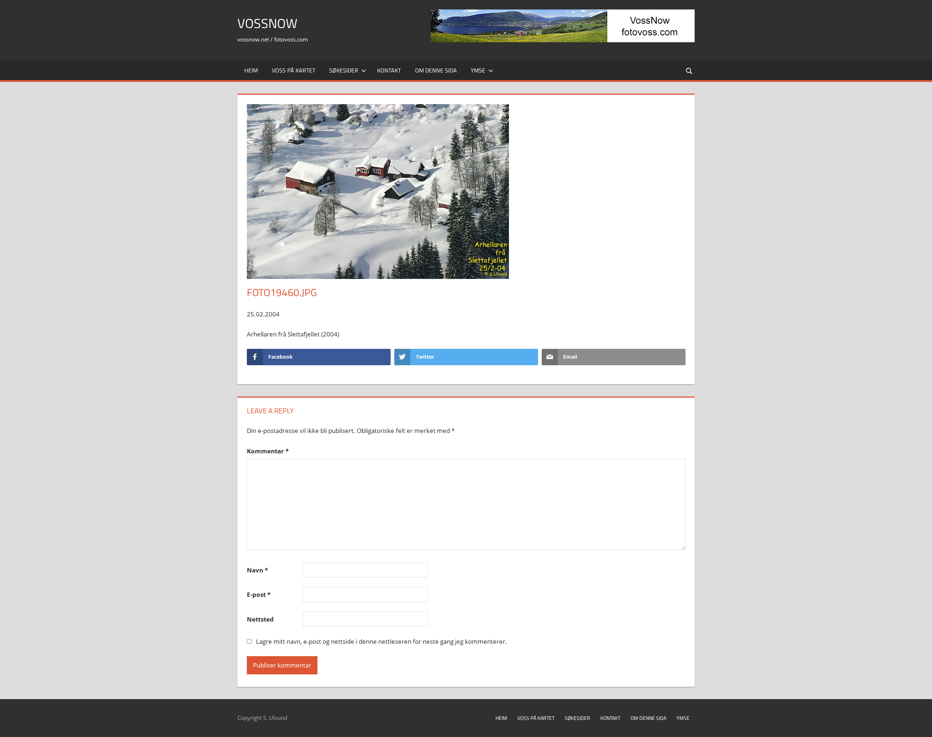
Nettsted (260, 619)
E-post (258, 594)
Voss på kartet (293, 70)
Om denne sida (436, 70)
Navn (257, 570)
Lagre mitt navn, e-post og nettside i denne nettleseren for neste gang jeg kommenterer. (381, 641)
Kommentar (268, 451)
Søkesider (343, 70)
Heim (251, 70)
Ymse (478, 70)
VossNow (267, 23)
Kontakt (389, 70)
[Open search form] (689, 70)
